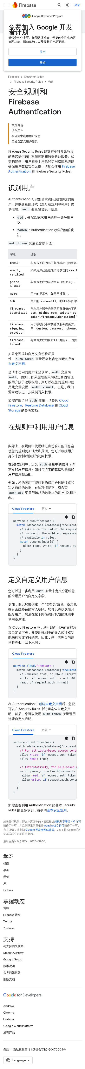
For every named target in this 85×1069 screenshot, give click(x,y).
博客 (6, 908)
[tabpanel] (42, 540)
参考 (6, 870)
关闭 (42, 52)
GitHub (8, 890)
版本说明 (9, 966)
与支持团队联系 (13, 946)
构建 (50, 81)
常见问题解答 (12, 973)
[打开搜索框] (59, 4)
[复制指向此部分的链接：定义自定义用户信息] (72, 580)
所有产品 (9, 1032)
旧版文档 (9, 979)
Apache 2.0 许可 (54, 825)
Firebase (13, 76)
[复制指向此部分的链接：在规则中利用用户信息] (12, 435)
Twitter (7, 921)
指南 (6, 863)
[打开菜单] (6, 5)
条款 (6, 1049)
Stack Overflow (13, 953)
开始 (42, 62)
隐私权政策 (20, 1049)
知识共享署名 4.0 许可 (67, 821)
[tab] (23, 508)
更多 (44, 509)
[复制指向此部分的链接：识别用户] (39, 188)
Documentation (34, 76)
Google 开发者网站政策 (39, 829)
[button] (23, 508)
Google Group (12, 959)
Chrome (8, 1012)
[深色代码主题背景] (66, 517)
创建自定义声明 (50, 704)
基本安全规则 (57, 810)
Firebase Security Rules (28, 81)
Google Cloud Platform (18, 1026)
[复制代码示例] (73, 517)
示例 (6, 877)
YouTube (8, 928)
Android (8, 1006)
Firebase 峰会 (12, 915)
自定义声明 (16, 364)
